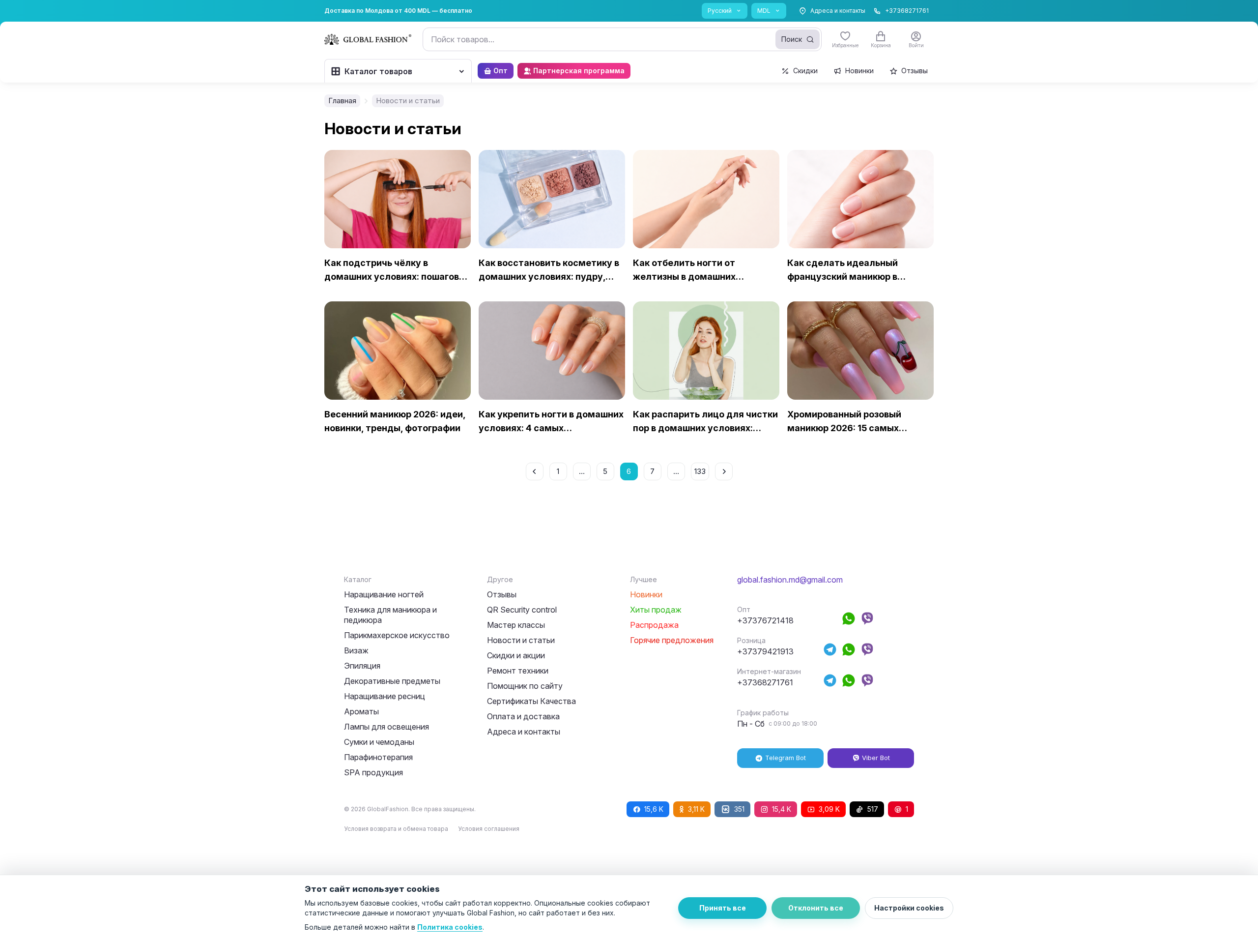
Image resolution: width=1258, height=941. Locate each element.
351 (739, 809)
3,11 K (696, 809)
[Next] (724, 471)
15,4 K (781, 809)
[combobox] (622, 39)
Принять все (722, 908)
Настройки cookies (909, 908)
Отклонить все (815, 908)
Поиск (791, 39)
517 (872, 809)
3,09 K (829, 809)
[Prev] (534, 471)
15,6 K (653, 809)
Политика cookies (450, 927)
